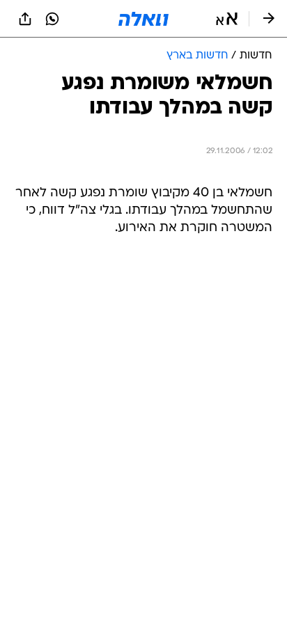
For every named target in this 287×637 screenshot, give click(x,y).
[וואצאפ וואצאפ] (52, 19)
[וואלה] (143, 19)
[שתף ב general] (25, 18)
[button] (227, 19)
